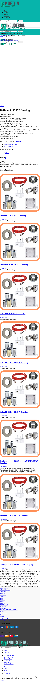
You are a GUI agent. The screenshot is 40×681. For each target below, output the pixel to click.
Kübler (2, 106)
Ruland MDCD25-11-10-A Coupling (14, 265)
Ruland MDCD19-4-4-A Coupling (13, 314)
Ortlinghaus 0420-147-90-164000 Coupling (16, 565)
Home (2, 36)
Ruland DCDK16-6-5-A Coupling (13, 216)
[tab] (22, 144)
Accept (2, 680)
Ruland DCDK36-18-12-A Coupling (14, 516)
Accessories (7, 36)
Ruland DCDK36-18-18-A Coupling (14, 412)
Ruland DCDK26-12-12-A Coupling (14, 363)
